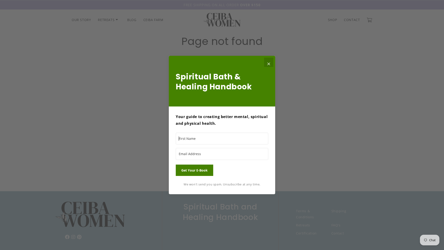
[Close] (268, 62)
